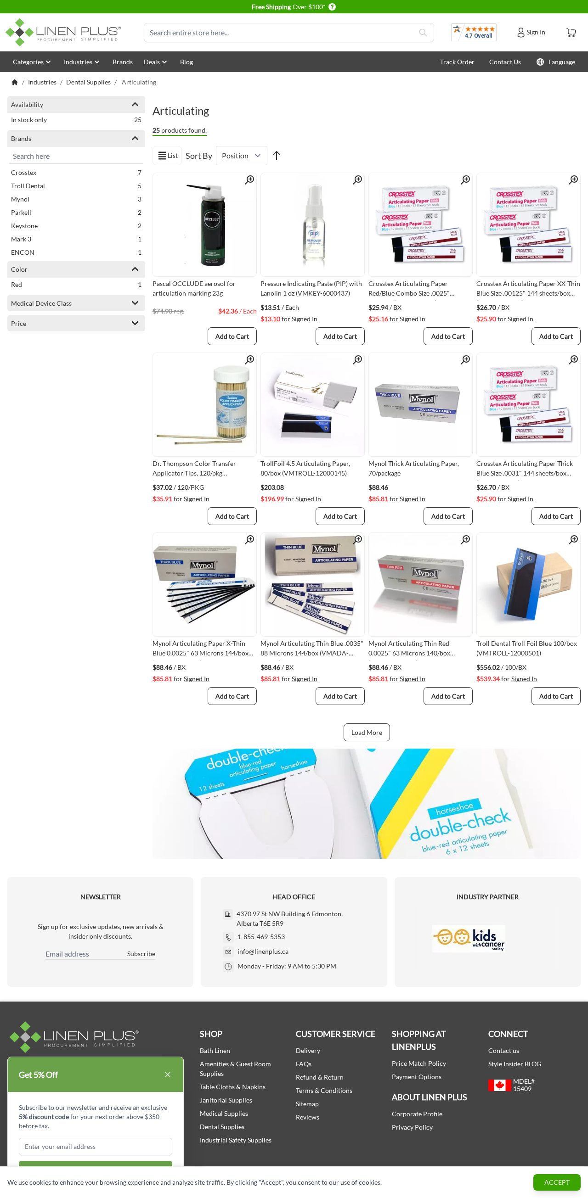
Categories (28, 62)
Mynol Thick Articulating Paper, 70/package (413, 468)
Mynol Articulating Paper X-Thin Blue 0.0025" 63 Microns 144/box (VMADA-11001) (201, 650)
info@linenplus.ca (262, 951)
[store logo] (65, 32)
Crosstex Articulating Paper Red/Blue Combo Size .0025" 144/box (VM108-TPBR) (409, 290)
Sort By (199, 156)
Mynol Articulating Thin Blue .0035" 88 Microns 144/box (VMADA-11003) (311, 650)
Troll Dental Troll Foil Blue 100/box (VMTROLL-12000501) (526, 648)
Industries (78, 62)
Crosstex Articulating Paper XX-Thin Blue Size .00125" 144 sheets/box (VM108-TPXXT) (528, 290)
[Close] (167, 1074)
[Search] (423, 32)
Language (561, 62)
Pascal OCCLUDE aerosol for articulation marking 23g (194, 288)
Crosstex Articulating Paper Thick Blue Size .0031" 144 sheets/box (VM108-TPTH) (524, 470)
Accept (557, 1182)
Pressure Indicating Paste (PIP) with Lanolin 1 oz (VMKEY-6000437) (311, 288)
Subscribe (141, 953)
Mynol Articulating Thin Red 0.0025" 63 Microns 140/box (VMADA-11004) (409, 650)
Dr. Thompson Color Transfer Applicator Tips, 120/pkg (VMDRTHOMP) (194, 470)
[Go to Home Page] (14, 82)
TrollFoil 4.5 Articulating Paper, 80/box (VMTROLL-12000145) (305, 468)
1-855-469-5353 (261, 936)
